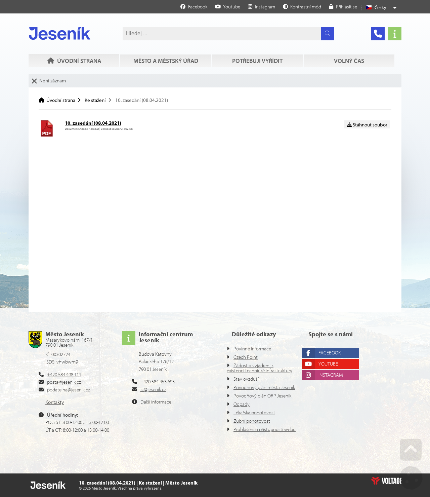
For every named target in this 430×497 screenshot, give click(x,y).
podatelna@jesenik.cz (68, 389)
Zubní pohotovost (251, 421)
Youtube (328, 363)
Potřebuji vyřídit (257, 61)
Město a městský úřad (165, 61)
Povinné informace (252, 348)
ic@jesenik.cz (153, 389)
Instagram (330, 375)
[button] (302, 6)
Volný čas (349, 61)
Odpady (241, 404)
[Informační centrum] (394, 33)
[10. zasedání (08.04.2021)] (47, 134)
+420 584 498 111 (64, 374)
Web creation (386, 480)
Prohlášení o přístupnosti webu (264, 429)
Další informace (155, 401)
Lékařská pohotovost (254, 412)
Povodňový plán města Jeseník (264, 387)
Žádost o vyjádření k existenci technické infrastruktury (259, 368)
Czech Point (245, 357)
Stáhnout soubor (369, 124)
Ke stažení (95, 100)
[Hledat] (327, 33)
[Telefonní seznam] (378, 33)
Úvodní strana (60, 33)
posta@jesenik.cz (64, 382)
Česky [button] (380, 7)
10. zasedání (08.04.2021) (93, 123)
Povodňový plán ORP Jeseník (262, 395)
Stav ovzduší (246, 379)
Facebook (329, 352)
